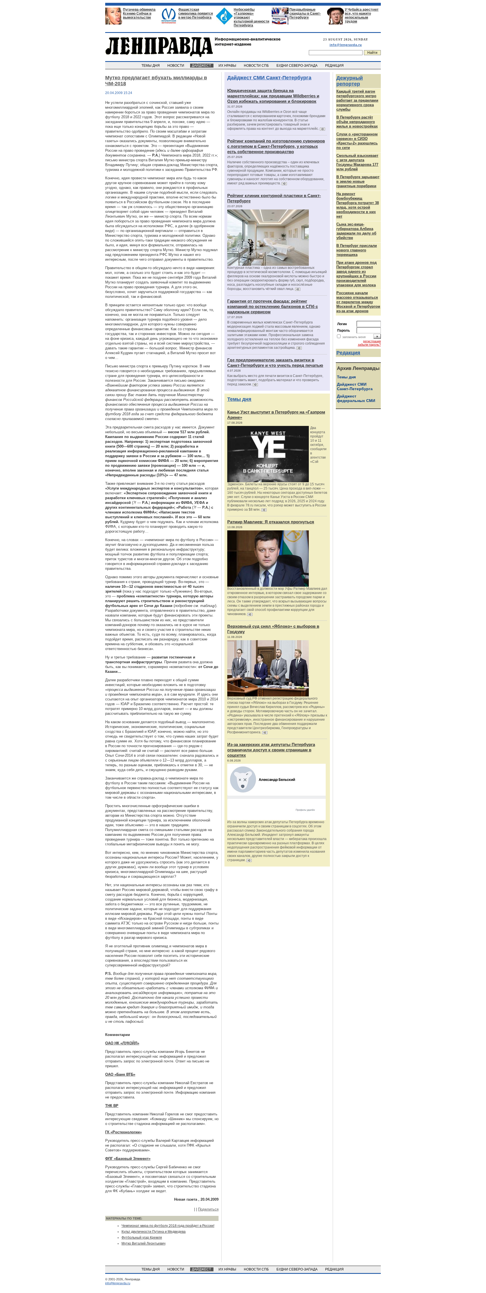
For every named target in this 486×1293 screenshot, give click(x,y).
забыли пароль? (369, 344)
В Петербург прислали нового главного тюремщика (356, 250)
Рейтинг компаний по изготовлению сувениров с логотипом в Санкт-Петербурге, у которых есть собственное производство (276, 146)
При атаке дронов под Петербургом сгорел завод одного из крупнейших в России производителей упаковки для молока (356, 273)
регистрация (372, 341)
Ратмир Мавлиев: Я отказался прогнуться (270, 521)
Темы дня (239, 399)
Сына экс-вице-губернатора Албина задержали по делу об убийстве (356, 231)
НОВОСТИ (176, 66)
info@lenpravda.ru (346, 44)
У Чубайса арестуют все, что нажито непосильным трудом (362, 15)
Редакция (348, 353)
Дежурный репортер (349, 81)
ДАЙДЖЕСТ (201, 66)
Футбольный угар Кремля (142, 1238)
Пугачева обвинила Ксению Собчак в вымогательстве (139, 13)
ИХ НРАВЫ (228, 66)
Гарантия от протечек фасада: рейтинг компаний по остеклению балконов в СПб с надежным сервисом (272, 306)
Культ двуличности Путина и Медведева (154, 1232)
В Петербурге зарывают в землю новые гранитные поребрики (357, 181)
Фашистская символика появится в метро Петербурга (195, 13)
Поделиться (208, 1209)
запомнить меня (354, 337)
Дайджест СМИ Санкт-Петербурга (269, 78)
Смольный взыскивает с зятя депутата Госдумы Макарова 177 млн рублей (357, 162)
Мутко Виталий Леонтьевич (143, 1243)
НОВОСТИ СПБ (256, 66)
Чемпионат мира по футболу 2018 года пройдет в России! (168, 1226)
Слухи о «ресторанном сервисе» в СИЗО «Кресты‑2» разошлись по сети (357, 141)
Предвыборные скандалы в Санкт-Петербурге (305, 13)
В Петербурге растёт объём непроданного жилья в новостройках (357, 121)
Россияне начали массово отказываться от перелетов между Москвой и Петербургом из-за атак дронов (358, 302)
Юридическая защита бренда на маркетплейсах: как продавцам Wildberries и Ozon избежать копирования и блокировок (273, 96)
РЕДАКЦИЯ (334, 66)
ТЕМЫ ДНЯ (151, 66)
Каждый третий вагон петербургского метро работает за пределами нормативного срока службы (357, 100)
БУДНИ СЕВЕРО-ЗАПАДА (297, 66)
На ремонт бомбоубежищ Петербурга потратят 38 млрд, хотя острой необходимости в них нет (357, 205)
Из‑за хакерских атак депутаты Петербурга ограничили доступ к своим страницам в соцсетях (271, 750)
